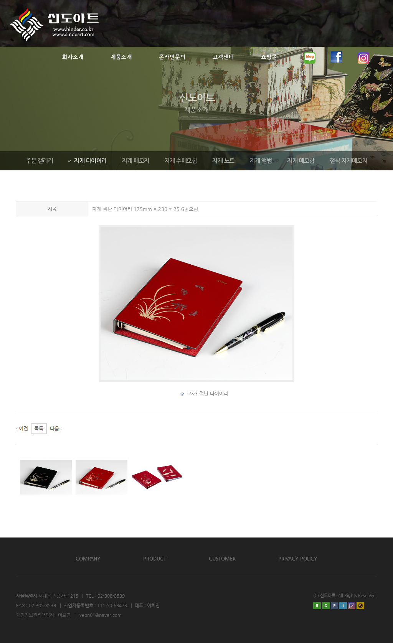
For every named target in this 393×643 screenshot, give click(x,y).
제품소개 (121, 57)
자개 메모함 (300, 160)
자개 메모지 (135, 160)
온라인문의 (172, 57)
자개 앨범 (261, 160)
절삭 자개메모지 (348, 160)
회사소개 (73, 57)
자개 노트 (223, 160)
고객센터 (223, 57)
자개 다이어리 (90, 160)
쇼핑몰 (269, 57)
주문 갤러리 (39, 160)
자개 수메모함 (181, 160)
